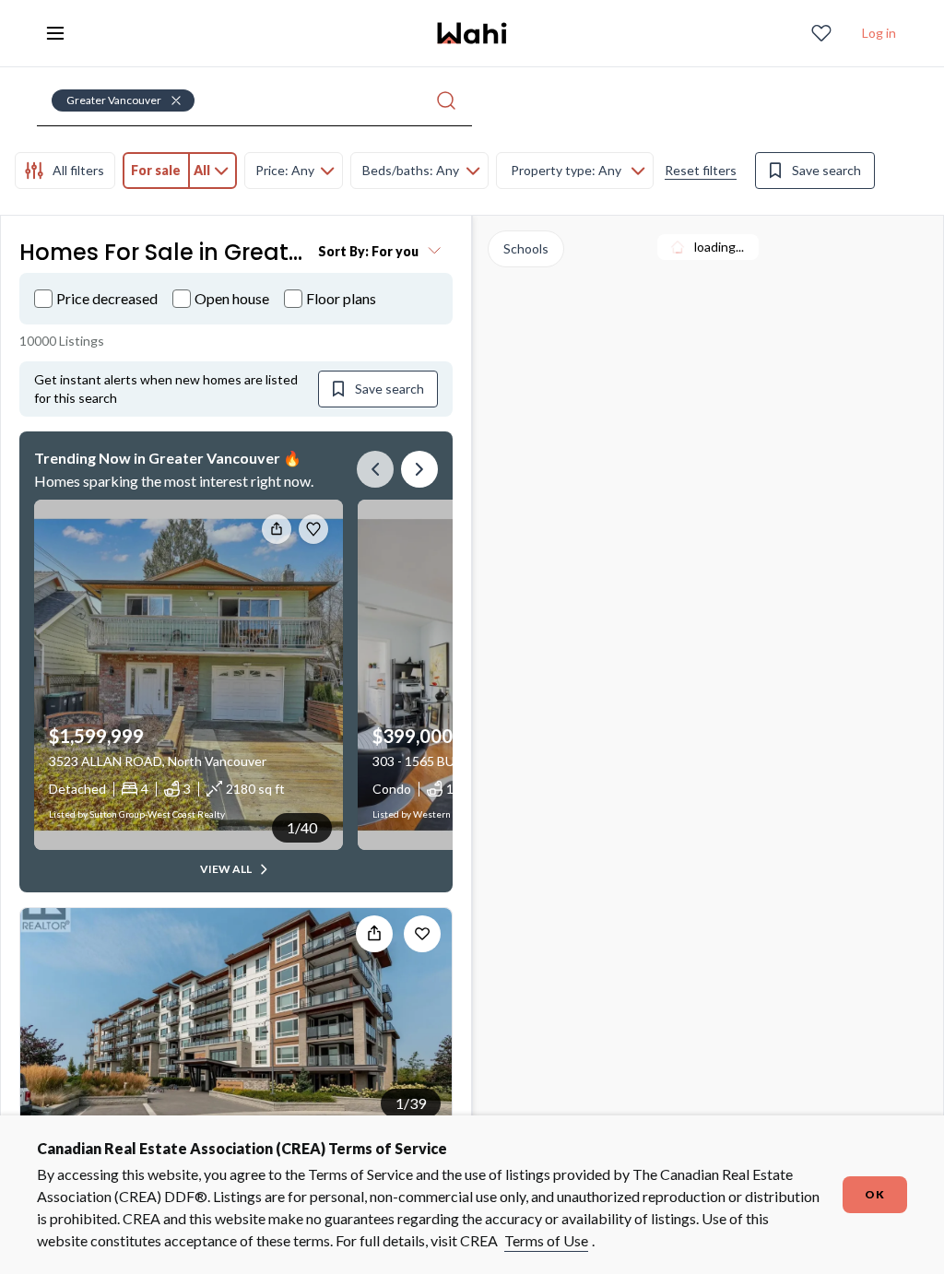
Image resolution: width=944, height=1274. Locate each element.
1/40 (302, 827)
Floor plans (341, 298)
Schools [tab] (526, 248)
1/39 (410, 1103)
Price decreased (107, 298)
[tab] (65, 170)
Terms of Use (546, 1240)
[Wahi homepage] (472, 33)
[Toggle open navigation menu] (55, 33)
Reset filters (701, 170)
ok (875, 1194)
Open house (232, 298)
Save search (826, 170)
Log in (879, 33)
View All (226, 869)
